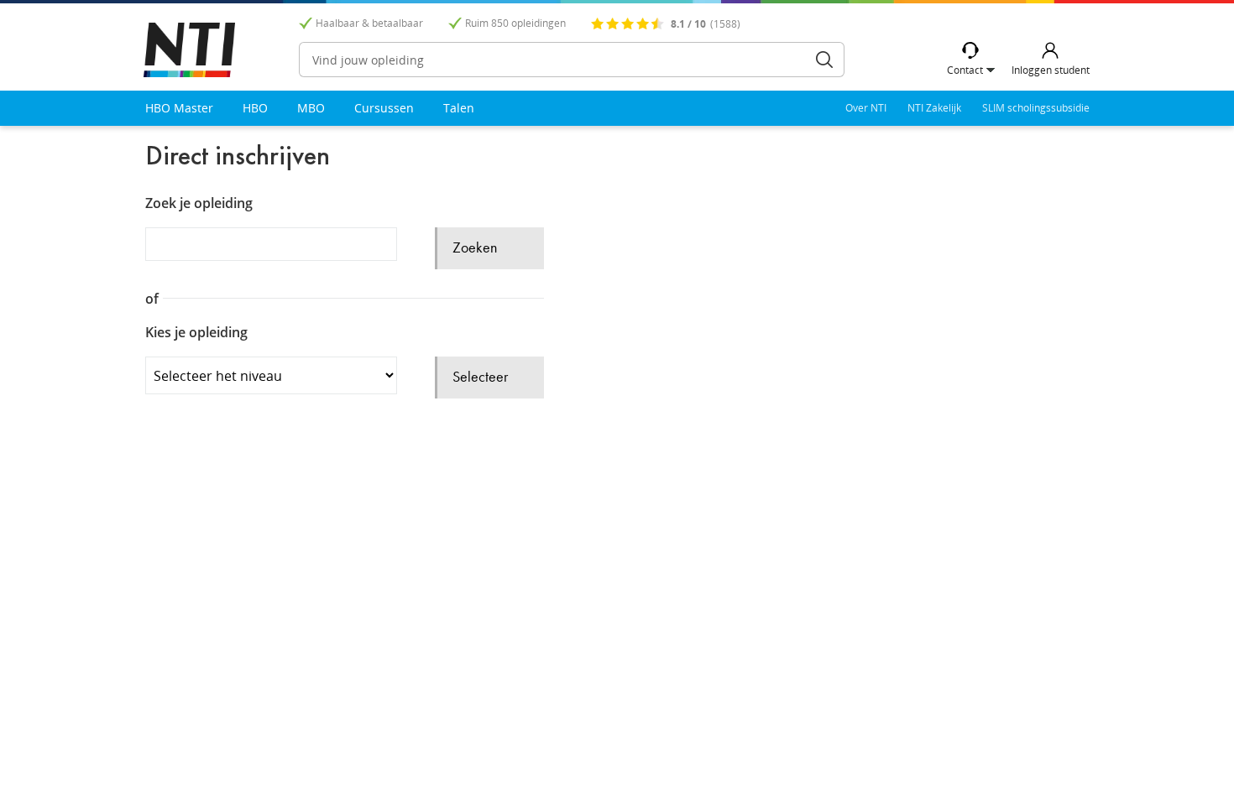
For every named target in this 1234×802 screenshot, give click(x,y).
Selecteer (480, 377)
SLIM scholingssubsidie (1036, 108)
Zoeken (824, 59)
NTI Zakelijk (934, 108)
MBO (311, 108)
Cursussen (384, 108)
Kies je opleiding (196, 332)
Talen (458, 108)
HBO (255, 108)
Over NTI (865, 108)
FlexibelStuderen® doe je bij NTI (189, 50)
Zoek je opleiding (199, 203)
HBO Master (179, 108)
